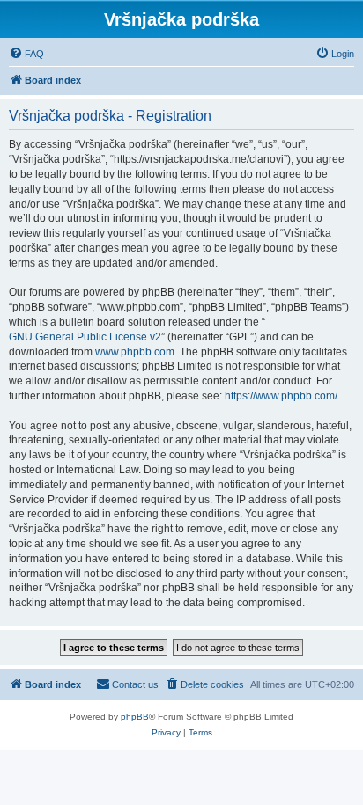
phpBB (135, 716)
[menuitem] (26, 53)
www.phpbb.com (134, 352)
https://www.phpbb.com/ (281, 396)
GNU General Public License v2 (85, 337)
